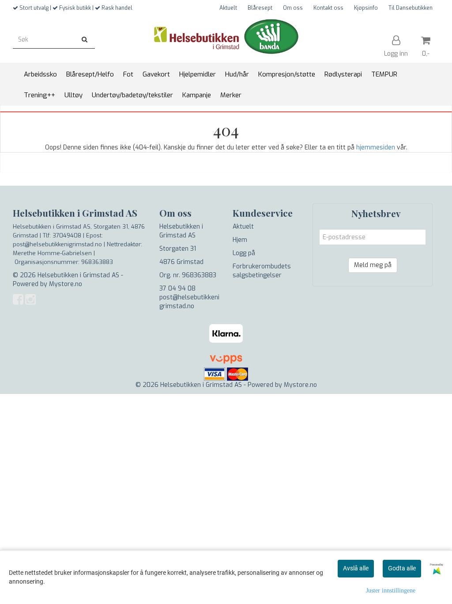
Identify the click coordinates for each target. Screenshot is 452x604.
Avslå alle (356, 568)
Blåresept (260, 7)
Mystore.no (65, 284)
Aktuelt (228, 7)
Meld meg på (373, 265)
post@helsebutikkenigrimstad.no (189, 301)
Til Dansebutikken (410, 7)
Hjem (240, 240)
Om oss (293, 7)
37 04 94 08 (177, 288)
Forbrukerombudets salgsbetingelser (262, 270)
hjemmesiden (375, 147)
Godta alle (402, 568)
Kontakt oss (328, 7)
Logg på (244, 253)
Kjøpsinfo (366, 7)
